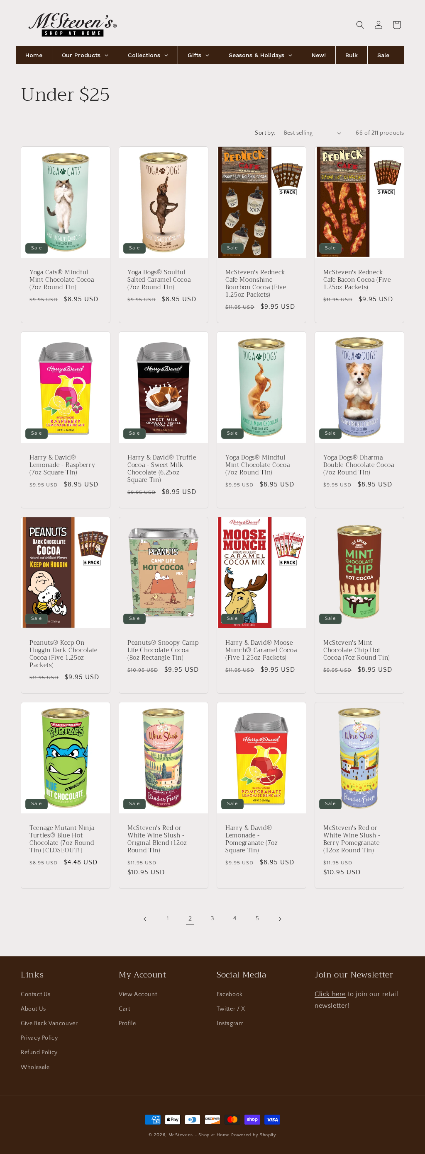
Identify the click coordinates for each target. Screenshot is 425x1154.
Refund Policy (39, 1052)
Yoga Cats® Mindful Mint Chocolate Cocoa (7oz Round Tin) (61, 280)
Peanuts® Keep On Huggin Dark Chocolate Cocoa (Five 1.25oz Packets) (63, 654)
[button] (360, 25)
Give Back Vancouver (49, 1023)
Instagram (230, 1023)
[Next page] (280, 919)
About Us (33, 1009)
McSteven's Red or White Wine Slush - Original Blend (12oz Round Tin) (157, 840)
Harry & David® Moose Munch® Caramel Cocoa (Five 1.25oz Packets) (261, 650)
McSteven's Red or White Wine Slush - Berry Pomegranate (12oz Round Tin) (352, 840)
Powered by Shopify (253, 1134)
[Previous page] (145, 919)
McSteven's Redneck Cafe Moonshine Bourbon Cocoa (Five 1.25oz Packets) (255, 284)
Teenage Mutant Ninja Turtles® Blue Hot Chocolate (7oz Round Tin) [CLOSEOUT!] (61, 840)
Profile (127, 1023)
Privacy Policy (39, 1038)
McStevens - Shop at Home (199, 1134)
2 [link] (190, 918)
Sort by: (265, 133)
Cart (124, 1009)
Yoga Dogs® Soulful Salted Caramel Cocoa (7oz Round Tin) (159, 280)
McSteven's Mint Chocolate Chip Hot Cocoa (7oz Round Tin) (356, 650)
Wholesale (35, 1067)
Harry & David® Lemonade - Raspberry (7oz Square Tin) (62, 465)
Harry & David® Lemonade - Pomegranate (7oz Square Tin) (251, 840)
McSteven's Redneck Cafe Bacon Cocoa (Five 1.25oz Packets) (357, 280)
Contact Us (36, 994)
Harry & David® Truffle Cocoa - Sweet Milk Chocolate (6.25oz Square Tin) (161, 469)
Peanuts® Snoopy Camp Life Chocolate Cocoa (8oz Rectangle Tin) (162, 650)
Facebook (230, 994)
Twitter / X (231, 1009)
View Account (138, 994)
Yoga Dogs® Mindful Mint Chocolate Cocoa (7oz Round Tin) (257, 465)
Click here (330, 994)
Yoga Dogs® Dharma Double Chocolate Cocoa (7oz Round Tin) (358, 465)
